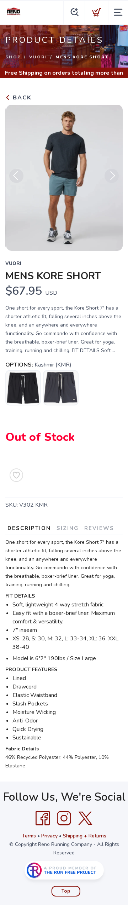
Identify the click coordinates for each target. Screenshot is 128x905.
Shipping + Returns (84, 835)
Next (112, 176)
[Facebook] (42, 818)
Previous (16, 176)
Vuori (38, 57)
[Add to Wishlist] (16, 475)
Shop (13, 57)
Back (21, 98)
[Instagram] (64, 818)
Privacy (49, 835)
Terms (29, 835)
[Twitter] (85, 818)
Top (66, 891)
